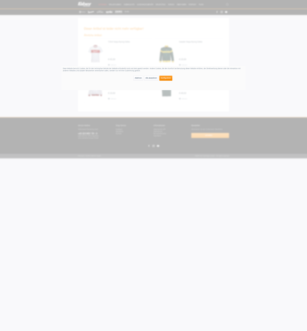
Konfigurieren (166, 78)
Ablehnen (138, 78)
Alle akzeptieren (151, 78)
